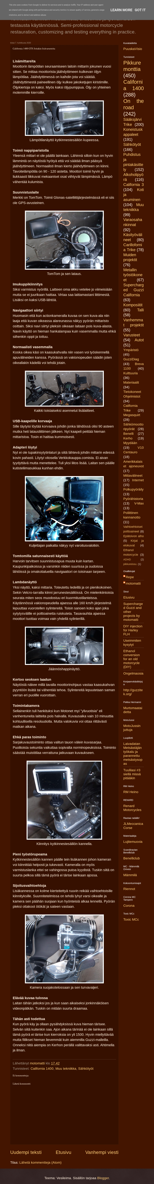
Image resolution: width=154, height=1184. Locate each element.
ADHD (127, 559)
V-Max (139, 503)
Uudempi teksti (26, 1152)
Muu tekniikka (65, 1068)
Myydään (130, 443)
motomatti (133, 583)
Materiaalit (131, 382)
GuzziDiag (131, 359)
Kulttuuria (130, 373)
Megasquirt (131, 415)
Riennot (129, 889)
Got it (140, 10)
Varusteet (131, 335)
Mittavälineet (132, 475)
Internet (138, 480)
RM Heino (130, 792)
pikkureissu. (130, 564)
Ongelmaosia (133, 673)
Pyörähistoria (133, 499)
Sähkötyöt (85, 1068)
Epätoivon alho (133, 536)
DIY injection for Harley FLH (132, 630)
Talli (140, 310)
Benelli (128, 433)
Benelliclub (131, 858)
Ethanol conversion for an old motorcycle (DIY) (131, 659)
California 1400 (42, 1068)
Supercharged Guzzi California (133, 290)
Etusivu (63, 1152)
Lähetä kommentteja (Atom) (40, 1162)
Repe (130, 577)
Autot (139, 340)
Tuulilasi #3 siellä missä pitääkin (132, 774)
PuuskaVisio (132, 49)
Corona (129, 905)
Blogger (103, 1178)
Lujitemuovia (132, 842)
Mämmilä (130, 875)
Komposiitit (132, 305)
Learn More (121, 10)
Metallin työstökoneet (132, 275)
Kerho (127, 438)
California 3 (133, 184)
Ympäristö (131, 350)
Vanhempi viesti (102, 1152)
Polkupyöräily (133, 489)
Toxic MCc (131, 919)
